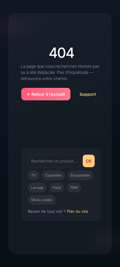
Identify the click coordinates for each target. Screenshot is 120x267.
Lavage (37, 187)
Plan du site (77, 211)
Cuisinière (53, 175)
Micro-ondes (41, 200)
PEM (74, 187)
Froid (57, 187)
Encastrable (80, 175)
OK (89, 160)
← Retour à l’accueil (46, 94)
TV (33, 175)
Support (88, 94)
